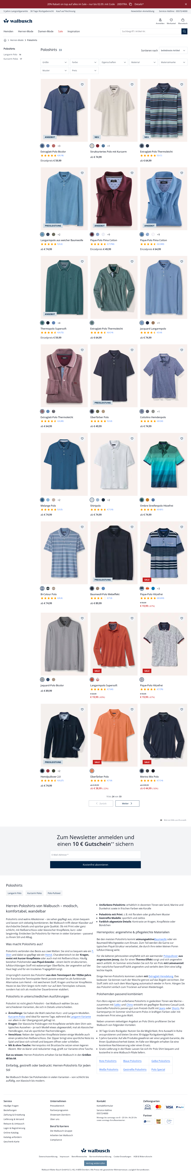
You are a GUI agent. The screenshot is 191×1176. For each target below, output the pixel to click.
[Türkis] (141, 500)
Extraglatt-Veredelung (161, 976)
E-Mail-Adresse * (60, 854)
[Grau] (42, 679)
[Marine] (48, 234)
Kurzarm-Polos (16, 1016)
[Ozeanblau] (42, 588)
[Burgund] (97, 145)
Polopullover (171, 956)
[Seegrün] (92, 322)
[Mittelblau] (141, 234)
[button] (173, 50)
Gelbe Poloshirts (160, 1061)
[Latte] (153, 322)
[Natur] (92, 145)
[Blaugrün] (42, 322)
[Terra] (92, 679)
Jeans (162, 1008)
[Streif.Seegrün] (141, 145)
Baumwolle (160, 939)
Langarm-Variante (81, 1016)
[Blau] (53, 322)
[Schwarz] (153, 770)
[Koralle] (53, 145)
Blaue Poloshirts (132, 1061)
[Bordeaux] (42, 411)
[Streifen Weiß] (147, 588)
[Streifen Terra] (97, 679)
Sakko (117, 1004)
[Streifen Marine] (141, 588)
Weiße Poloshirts (108, 1069)
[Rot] (48, 770)
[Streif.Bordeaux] (147, 145)
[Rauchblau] (103, 145)
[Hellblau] (97, 234)
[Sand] (103, 411)
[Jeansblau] (141, 411)
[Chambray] (97, 500)
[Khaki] (97, 411)
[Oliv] (53, 234)
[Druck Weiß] (141, 679)
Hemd (48, 954)
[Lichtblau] (48, 145)
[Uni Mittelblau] (153, 588)
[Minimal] (42, 145)
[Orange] (147, 500)
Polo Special (158, 1069)
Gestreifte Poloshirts (135, 1069)
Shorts (175, 1008)
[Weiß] (103, 234)
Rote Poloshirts (108, 1061)
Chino (129, 1004)
